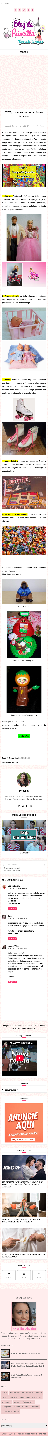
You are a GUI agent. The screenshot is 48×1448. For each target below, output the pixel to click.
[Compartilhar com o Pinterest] (28, 758)
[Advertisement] (24, 85)
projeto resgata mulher (10, 1411)
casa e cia (30, 1393)
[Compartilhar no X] (24, 758)
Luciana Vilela (13, 946)
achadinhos (35, 1407)
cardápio (17, 1402)
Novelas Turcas (28, 1402)
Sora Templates (17, 1434)
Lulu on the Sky (14, 903)
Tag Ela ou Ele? (24, 853)
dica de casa (36, 1397)
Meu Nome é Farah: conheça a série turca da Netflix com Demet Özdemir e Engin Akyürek (27, 1365)
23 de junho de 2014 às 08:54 (17, 948)
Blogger (32, 1028)
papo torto (10, 126)
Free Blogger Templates (36, 1434)
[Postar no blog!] (22, 758)
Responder (12, 908)
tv (23, 1393)
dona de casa (15, 1393)
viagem (25, 1407)
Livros (4, 1397)
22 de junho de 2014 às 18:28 (17, 888)
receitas (39, 1393)
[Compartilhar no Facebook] (26, 758)
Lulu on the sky (14, 886)
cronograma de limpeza (11, 1407)
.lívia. (10, 916)
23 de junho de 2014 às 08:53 (17, 918)
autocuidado (25, 1397)
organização (6, 1402)
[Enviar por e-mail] (19, 758)
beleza (4, 1393)
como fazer (13, 1397)
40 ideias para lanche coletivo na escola (25, 1353)
